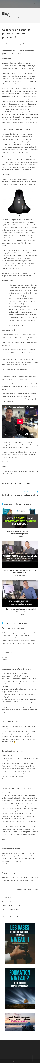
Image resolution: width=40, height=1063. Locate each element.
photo (21, 483)
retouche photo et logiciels (15, 44)
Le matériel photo (7, 913)
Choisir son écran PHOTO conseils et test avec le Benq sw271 (20, 571)
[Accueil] (2, 17)
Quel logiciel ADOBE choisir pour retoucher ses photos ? (20, 532)
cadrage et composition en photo (12, 905)
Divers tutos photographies (10, 909)
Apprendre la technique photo (11, 902)
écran (16, 483)
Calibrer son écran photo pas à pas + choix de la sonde (20, 610)
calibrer (11, 483)
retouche (27, 483)
